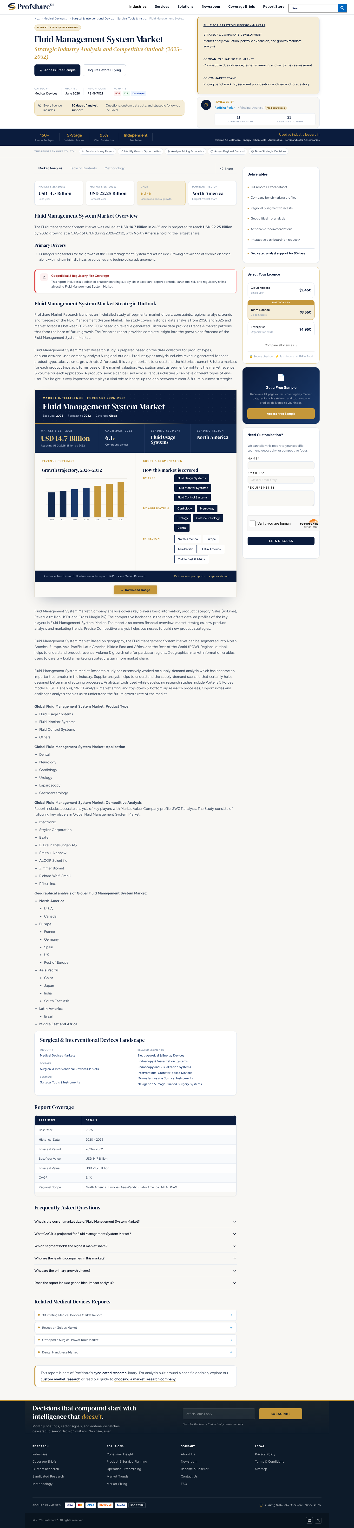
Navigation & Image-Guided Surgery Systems (170, 1084)
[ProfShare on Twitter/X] (318, 1520)
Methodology (42, 1484)
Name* (254, 458)
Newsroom (211, 6)
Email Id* (256, 473)
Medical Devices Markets (56, 18)
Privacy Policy (265, 1454)
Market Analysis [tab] (50, 168)
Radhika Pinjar (225, 107)
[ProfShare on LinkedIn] (309, 1520)
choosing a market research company (145, 1379)
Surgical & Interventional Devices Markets (93, 18)
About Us (188, 1454)
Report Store (273, 6)
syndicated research (110, 1373)
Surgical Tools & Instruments (131, 18)
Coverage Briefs (241, 6)
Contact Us (189, 1476)
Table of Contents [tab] (83, 168)
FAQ (184, 1484)
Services (162, 6)
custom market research (60, 1379)
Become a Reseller (195, 1469)
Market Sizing (117, 1484)
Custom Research (46, 1469)
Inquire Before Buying (104, 70)
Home (37, 18)
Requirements (261, 487)
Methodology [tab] (115, 168)
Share (229, 168)
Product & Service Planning (127, 1461)
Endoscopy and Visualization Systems (164, 1067)
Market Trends (118, 1476)
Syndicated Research (48, 1476)
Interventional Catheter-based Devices (165, 1073)
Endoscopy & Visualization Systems (163, 1061)
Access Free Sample (60, 70)
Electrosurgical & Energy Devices (161, 1055)
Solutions (185, 6)
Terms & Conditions (269, 1461)
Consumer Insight (120, 1454)
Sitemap (261, 1469)
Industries (40, 1454)
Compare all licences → (281, 345)
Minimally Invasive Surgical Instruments (165, 1078)
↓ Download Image (135, 590)
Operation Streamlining (124, 1469)
